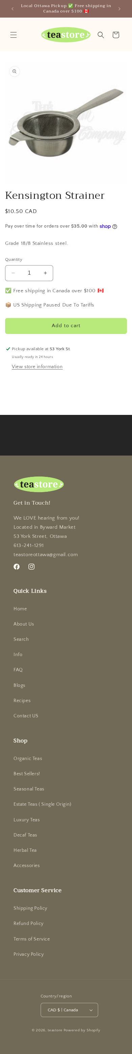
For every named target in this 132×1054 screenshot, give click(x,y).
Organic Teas (28, 758)
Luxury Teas (27, 820)
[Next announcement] (119, 8)
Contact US (26, 716)
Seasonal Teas (29, 789)
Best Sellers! (27, 774)
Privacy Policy (29, 954)
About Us (24, 624)
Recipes (22, 700)
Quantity (13, 259)
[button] (13, 34)
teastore (55, 1030)
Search (21, 639)
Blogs (19, 685)
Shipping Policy (30, 908)
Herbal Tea (25, 850)
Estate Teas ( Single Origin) (42, 804)
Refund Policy (29, 923)
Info (18, 654)
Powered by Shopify (82, 1030)
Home (20, 609)
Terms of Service (32, 939)
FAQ (18, 670)
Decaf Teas (25, 835)
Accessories (27, 865)
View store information (37, 367)
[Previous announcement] (12, 8)
